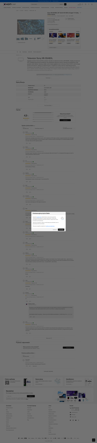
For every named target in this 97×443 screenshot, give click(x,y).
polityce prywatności (50, 226)
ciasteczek (39, 217)
